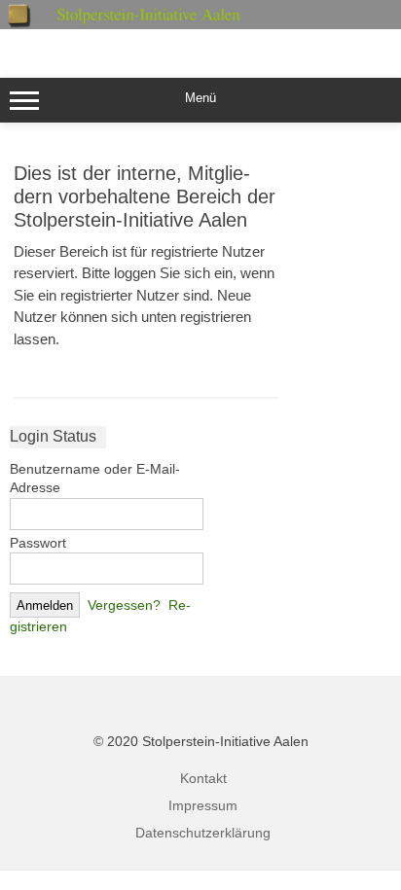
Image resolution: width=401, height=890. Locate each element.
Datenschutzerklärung (203, 832)
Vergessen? (124, 605)
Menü (200, 97)
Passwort (38, 543)
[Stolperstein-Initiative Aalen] (200, 24)
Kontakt (203, 778)
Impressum (202, 805)
